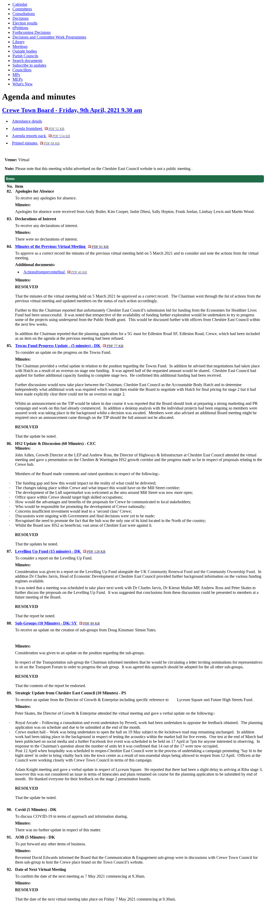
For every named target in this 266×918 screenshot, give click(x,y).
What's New (22, 84)
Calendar (19, 4)
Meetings (20, 46)
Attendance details (27, 121)
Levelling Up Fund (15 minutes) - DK (60, 551)
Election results (24, 23)
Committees (22, 9)
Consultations (23, 13)
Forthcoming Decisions (31, 32)
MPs (16, 74)
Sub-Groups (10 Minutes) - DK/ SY (57, 623)
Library (18, 42)
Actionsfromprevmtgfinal (55, 272)
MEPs (17, 79)
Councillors (21, 70)
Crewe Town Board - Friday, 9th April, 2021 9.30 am (72, 110)
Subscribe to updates (29, 65)
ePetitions (20, 28)
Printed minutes (36, 143)
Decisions (20, 18)
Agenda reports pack (41, 136)
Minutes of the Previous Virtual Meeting (62, 246)
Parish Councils (25, 56)
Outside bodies (24, 51)
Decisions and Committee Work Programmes (49, 37)
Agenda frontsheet (38, 128)
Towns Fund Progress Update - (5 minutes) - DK (69, 345)
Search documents (27, 60)
